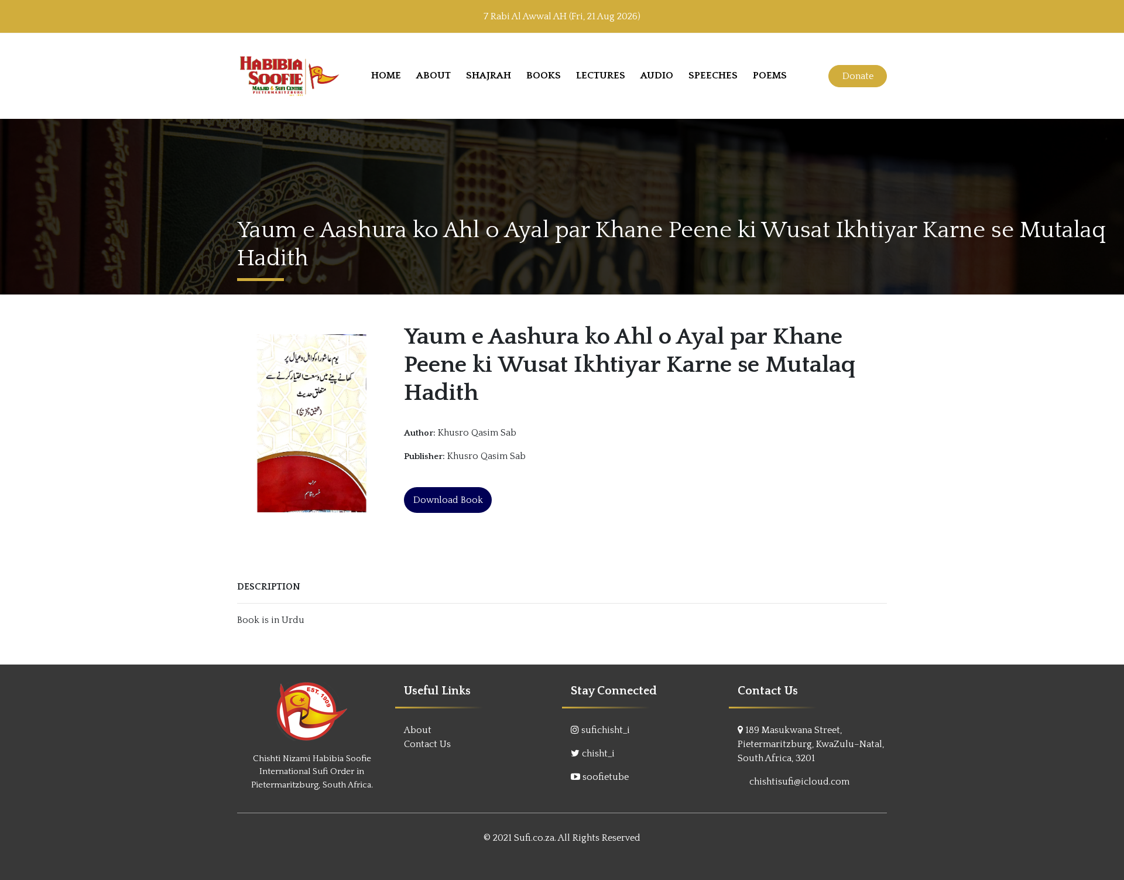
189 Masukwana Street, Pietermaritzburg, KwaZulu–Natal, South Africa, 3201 (811, 744)
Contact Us (427, 744)
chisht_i (598, 753)
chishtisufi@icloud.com (799, 781)
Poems (770, 75)
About (433, 75)
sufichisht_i (605, 730)
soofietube (605, 777)
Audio (656, 75)
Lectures (600, 75)
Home (386, 75)
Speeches (713, 75)
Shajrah (488, 75)
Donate (857, 76)
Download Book (448, 500)
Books (543, 75)
